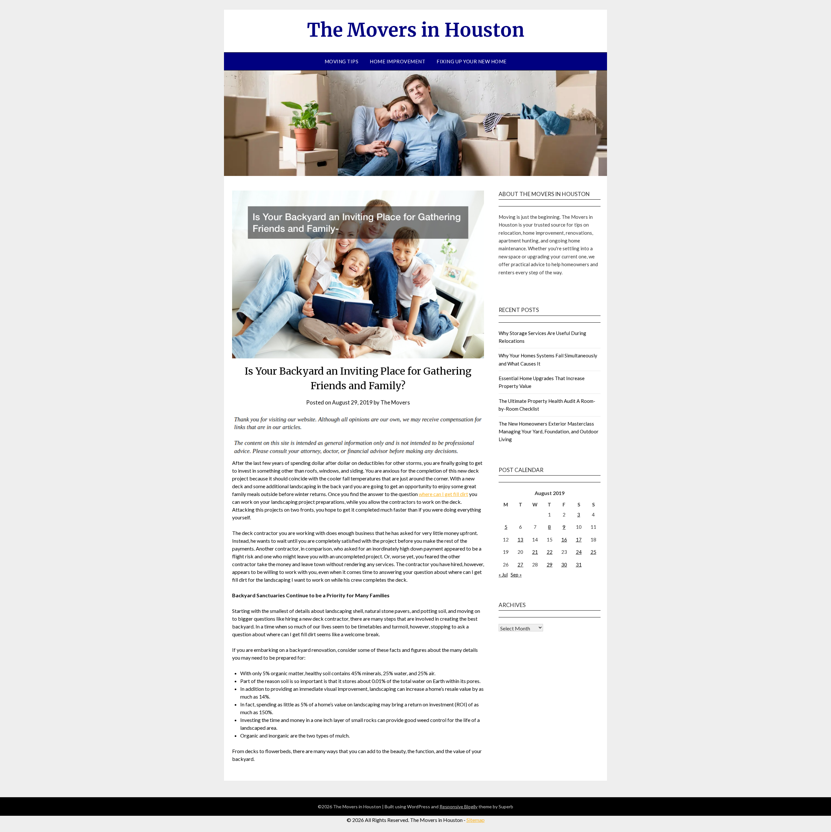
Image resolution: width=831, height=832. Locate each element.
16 (564, 539)
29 (549, 564)
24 (579, 552)
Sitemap (475, 820)
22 (549, 552)
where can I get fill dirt (443, 494)
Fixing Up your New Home (472, 61)
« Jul (503, 574)
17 (579, 539)
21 (535, 552)
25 (593, 552)
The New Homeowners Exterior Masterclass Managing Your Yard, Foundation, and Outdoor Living (549, 431)
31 (579, 564)
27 (520, 564)
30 (564, 564)
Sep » (516, 574)
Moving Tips (342, 61)
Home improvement (397, 61)
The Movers (395, 402)
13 (520, 539)
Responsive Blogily (459, 806)
